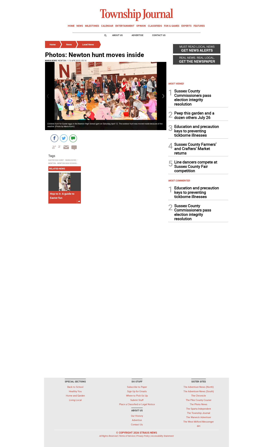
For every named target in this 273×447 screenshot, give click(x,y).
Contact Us (159, 35)
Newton (62, 60)
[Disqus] (105, 249)
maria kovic (51, 60)
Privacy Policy (143, 435)
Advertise (137, 35)
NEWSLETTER (203, 3)
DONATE (220, 3)
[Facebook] (54, 138)
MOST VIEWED (176, 83)
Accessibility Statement (162, 435)
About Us (117, 35)
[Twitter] (64, 138)
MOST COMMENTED (179, 180)
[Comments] (73, 138)
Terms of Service (127, 435)
